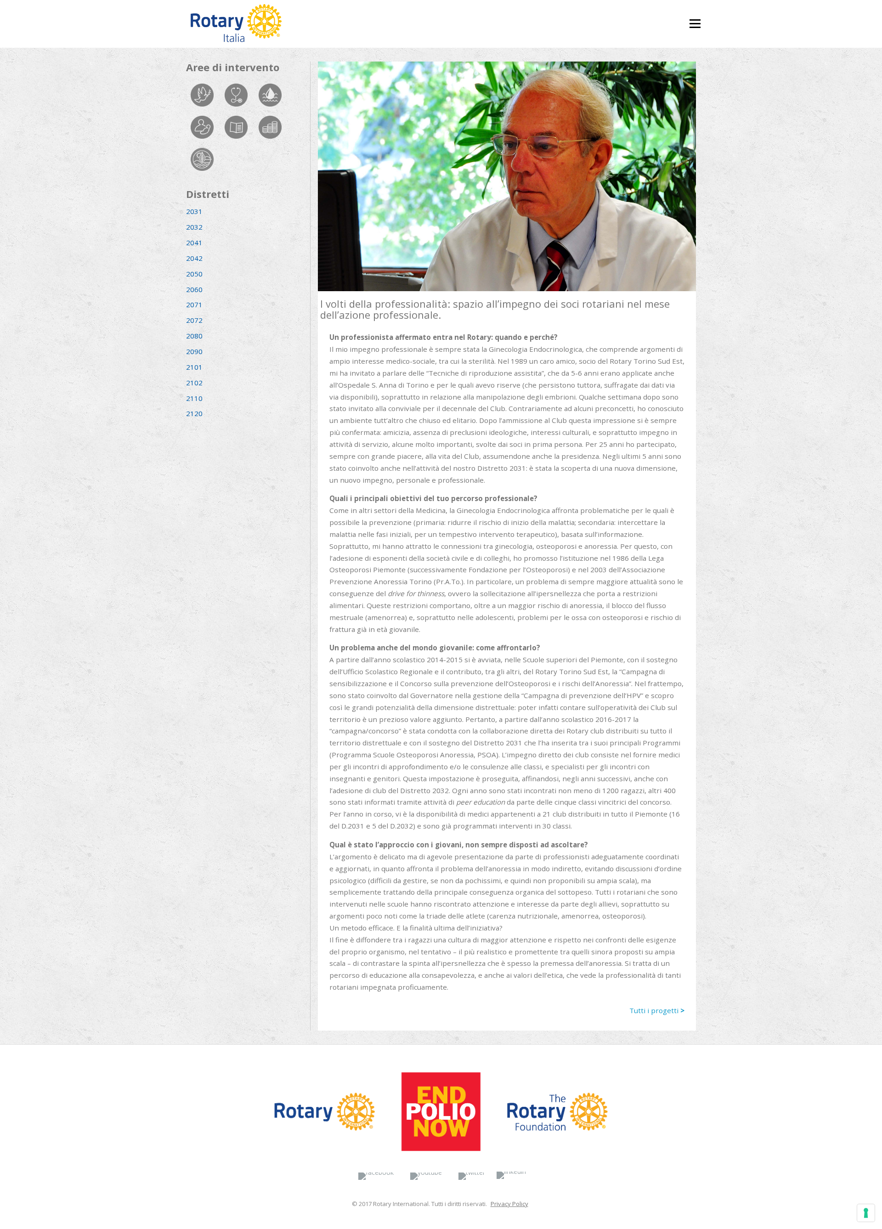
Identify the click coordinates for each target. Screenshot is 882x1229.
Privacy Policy (509, 1204)
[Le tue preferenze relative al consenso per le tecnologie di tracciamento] (866, 1213)
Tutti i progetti (656, 1010)
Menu (695, 19)
